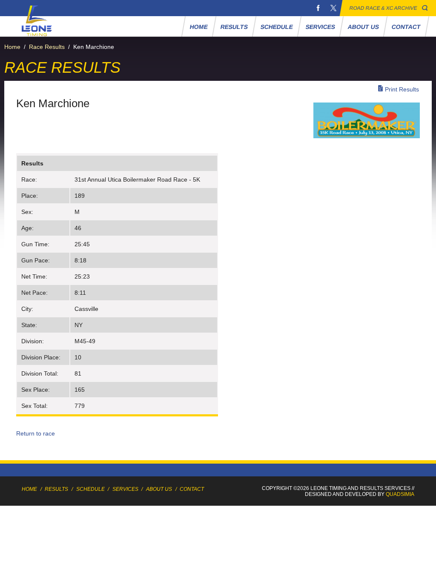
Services (320, 26)
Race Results (47, 46)
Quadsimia (400, 494)
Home (198, 26)
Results (234, 26)
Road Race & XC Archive (383, 8)
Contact (406, 26)
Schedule (276, 26)
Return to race (35, 433)
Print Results (402, 89)
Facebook (318, 8)
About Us (363, 26)
